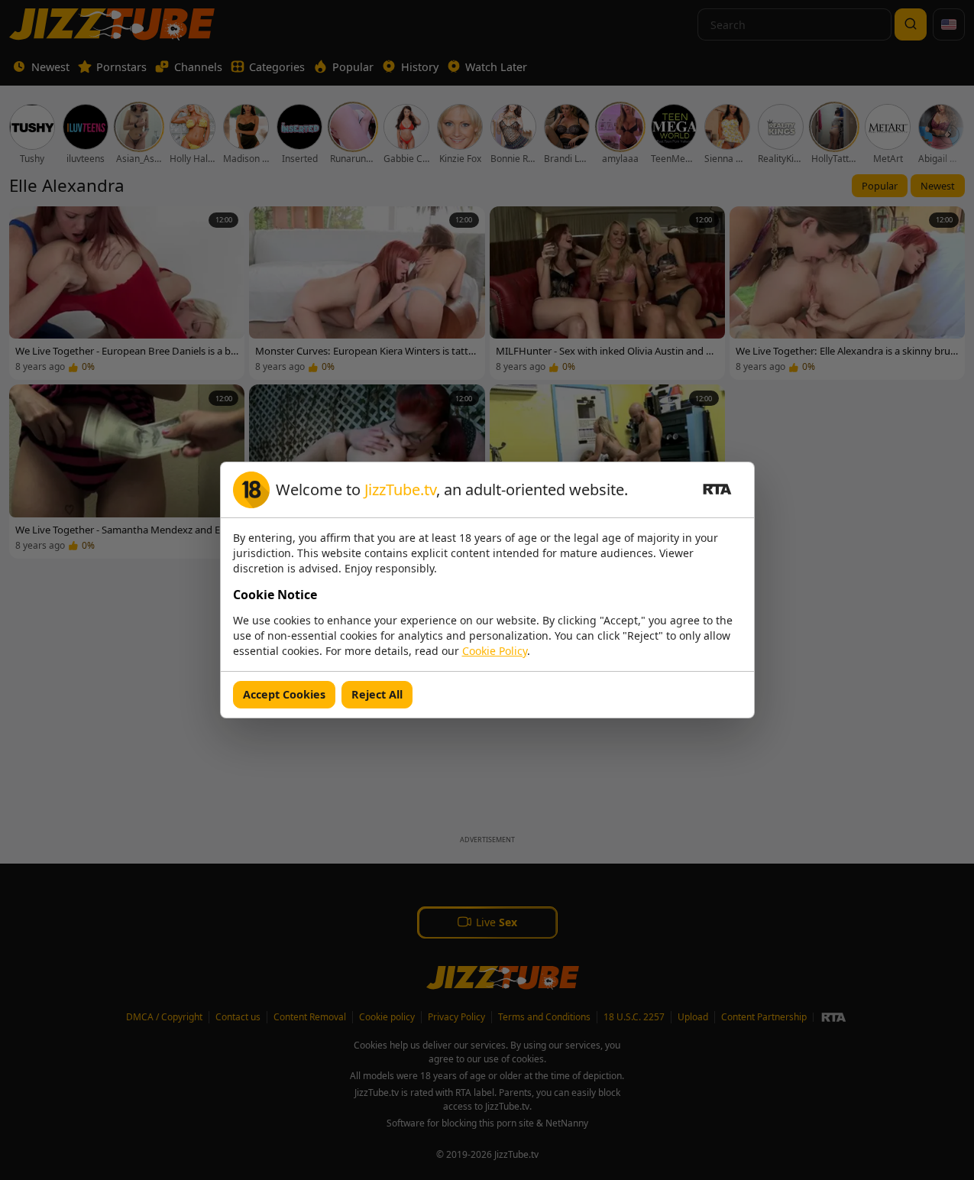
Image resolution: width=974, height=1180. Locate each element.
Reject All (377, 694)
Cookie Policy (494, 650)
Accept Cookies (284, 694)
